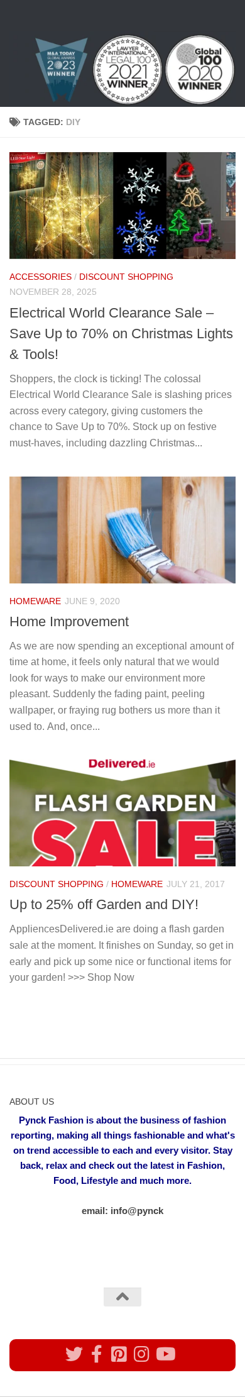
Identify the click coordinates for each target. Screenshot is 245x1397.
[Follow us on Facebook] (97, 1354)
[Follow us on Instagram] (142, 1354)
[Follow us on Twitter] (74, 1354)
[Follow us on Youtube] (164, 1354)
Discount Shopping (126, 277)
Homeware (35, 601)
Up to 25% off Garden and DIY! (104, 904)
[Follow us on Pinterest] (119, 1354)
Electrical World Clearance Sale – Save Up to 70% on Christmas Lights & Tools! (121, 333)
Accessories (40, 277)
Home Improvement (69, 621)
